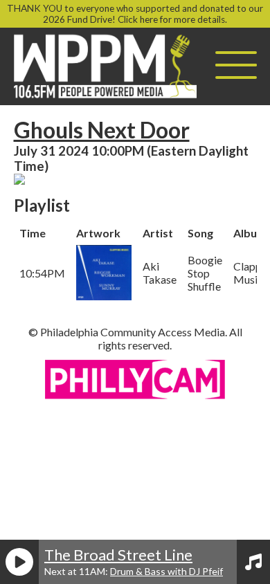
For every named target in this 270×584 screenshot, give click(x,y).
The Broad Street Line (118, 554)
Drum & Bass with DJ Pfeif (166, 571)
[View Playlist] (253, 562)
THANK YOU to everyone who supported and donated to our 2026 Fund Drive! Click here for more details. (135, 14)
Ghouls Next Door (102, 129)
